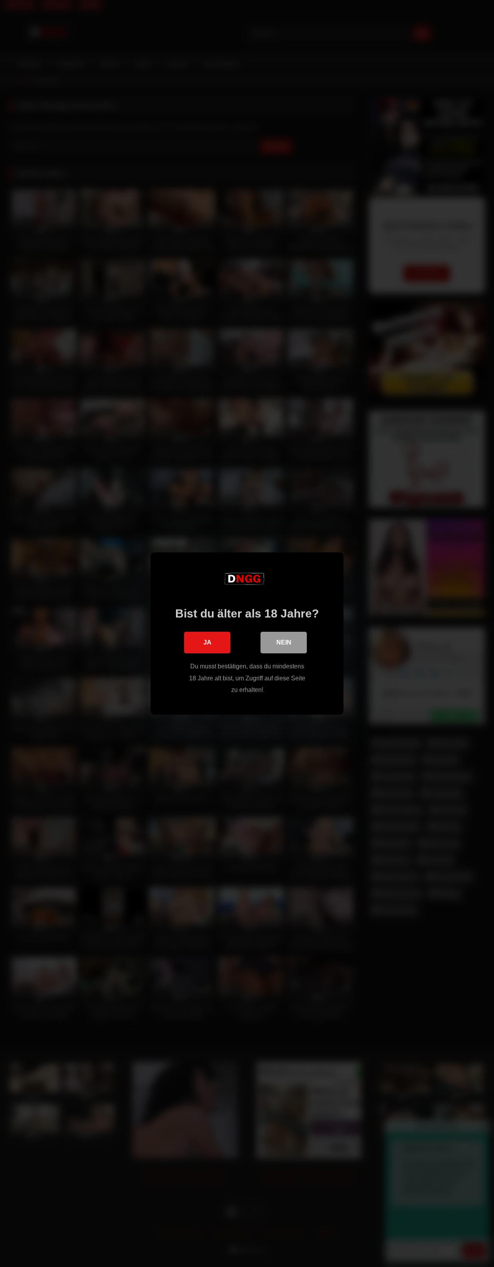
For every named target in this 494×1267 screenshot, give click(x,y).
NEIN (283, 642)
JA (207, 642)
